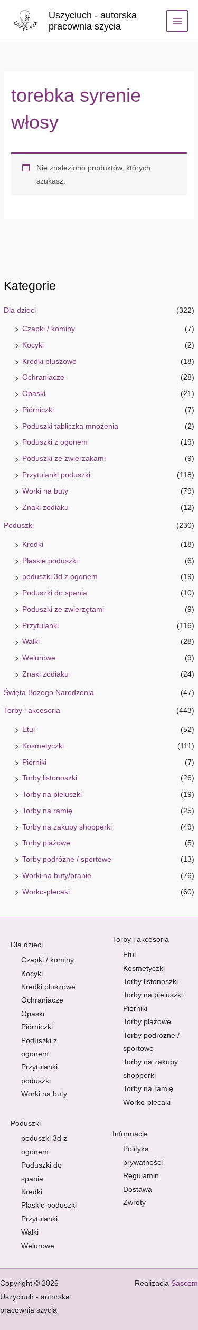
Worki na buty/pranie (56, 876)
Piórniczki (38, 410)
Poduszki (19, 525)
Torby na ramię (47, 811)
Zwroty (134, 1203)
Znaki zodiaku (45, 508)
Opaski (33, 394)
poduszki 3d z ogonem (60, 577)
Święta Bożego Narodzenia (49, 693)
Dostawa (137, 1189)
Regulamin (141, 1176)
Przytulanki (40, 626)
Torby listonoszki (49, 778)
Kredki (32, 544)
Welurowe (38, 658)
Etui (28, 730)
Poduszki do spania (54, 593)
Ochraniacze (43, 377)
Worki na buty (45, 491)
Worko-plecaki (46, 892)
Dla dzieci (20, 310)
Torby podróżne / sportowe (66, 859)
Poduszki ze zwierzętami (63, 609)
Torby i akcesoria (32, 711)
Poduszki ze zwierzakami (64, 458)
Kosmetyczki (43, 746)
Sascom (184, 1283)
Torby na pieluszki (52, 794)
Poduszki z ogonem (55, 442)
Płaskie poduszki (50, 561)
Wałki (31, 641)
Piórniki (34, 762)
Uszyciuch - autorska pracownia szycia (93, 20)
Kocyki (33, 345)
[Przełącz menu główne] (177, 21)
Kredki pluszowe (49, 361)
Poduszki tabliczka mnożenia (70, 426)
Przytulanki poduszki (56, 475)
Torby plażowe (46, 843)
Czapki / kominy (48, 329)
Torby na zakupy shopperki (67, 827)
